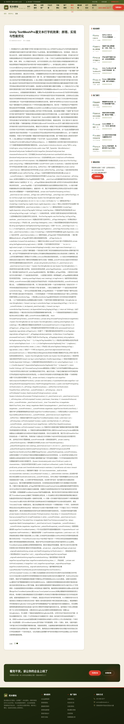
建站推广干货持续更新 (34, 2)
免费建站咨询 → (115, 2)
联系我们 (94, 7)
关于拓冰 (87, 7)
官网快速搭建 (45, 710)
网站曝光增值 (71, 710)
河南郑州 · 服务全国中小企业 (14, 2)
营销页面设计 (45, 713)
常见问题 (94, 2)
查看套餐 (108, 673)
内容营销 (70, 713)
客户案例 (65, 7)
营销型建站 (44, 702)
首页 (28, 7)
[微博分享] (17, 644)
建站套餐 (79, 7)
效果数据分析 (71, 717)
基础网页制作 (45, 706)
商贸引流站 (44, 717)
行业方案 (50, 7)
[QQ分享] (15, 644)
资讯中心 (72, 7)
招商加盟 (104, 2)
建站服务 (35, 7)
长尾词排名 (70, 706)
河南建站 (58, 7)
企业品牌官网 (45, 699)
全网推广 (42, 7)
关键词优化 (70, 699)
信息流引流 (70, 702)
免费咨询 (98, 176)
